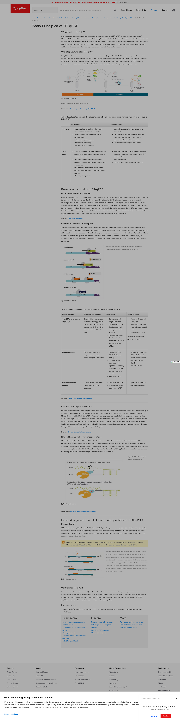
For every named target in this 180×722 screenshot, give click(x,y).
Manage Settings (11, 714)
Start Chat (165, 716)
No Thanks (153, 716)
